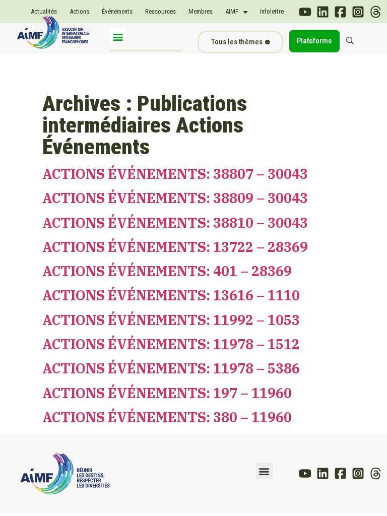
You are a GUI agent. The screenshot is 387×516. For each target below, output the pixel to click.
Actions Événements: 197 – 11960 (167, 393)
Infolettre (272, 11)
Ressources (160, 11)
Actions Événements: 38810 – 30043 (175, 222)
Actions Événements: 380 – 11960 (167, 417)
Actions (79, 11)
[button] (118, 36)
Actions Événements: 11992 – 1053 (171, 320)
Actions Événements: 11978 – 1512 (171, 344)
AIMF (231, 11)
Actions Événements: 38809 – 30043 (175, 198)
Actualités (44, 11)
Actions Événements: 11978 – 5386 (171, 368)
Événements (117, 11)
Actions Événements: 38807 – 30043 (175, 173)
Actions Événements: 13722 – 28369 (175, 246)
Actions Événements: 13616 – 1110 (171, 295)
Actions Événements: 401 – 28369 (167, 271)
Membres (200, 11)
